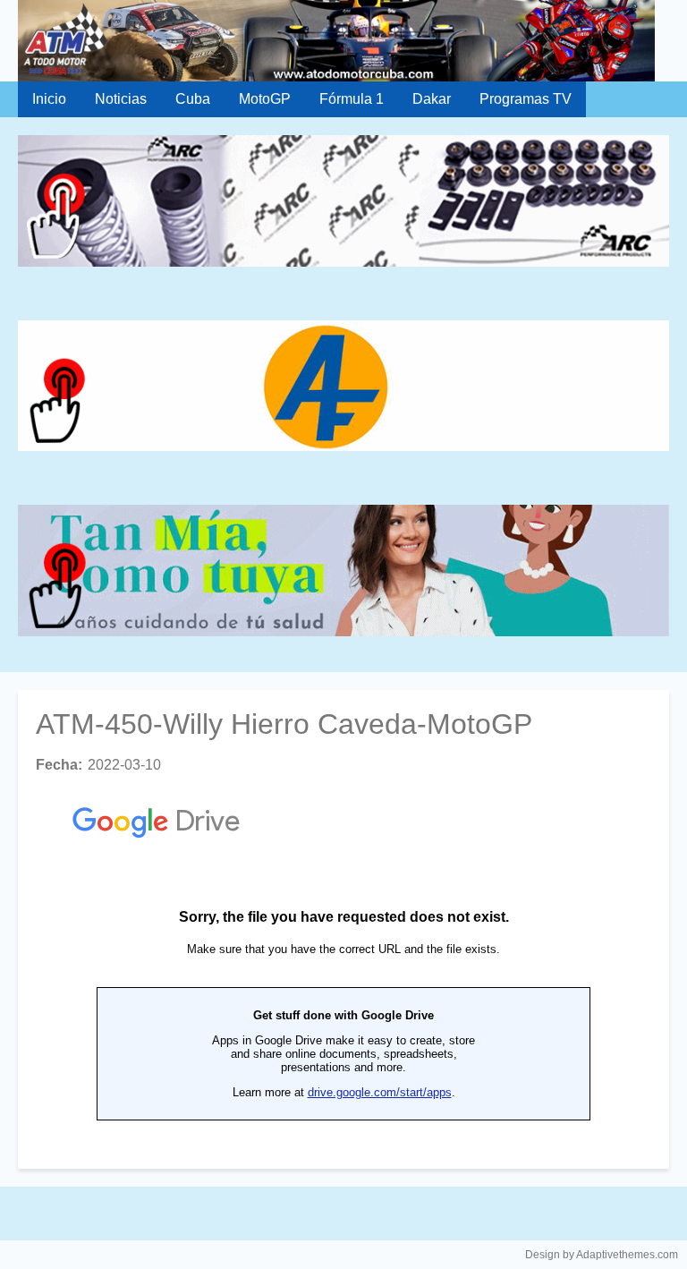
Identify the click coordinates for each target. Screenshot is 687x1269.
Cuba (192, 98)
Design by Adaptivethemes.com (601, 1254)
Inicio (49, 98)
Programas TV (525, 98)
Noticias (121, 98)
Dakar (431, 98)
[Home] (343, 40)
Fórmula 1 (351, 98)
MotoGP (265, 98)
